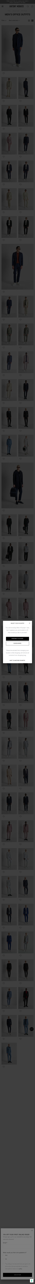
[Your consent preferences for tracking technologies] (32, 1281)
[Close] (29, 623)
